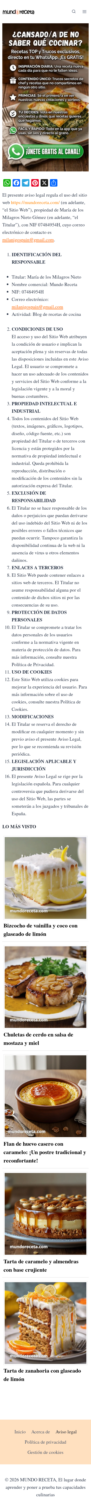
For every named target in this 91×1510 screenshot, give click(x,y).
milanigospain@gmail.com (28, 239)
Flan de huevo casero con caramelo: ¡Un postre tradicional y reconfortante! (45, 1151)
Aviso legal (66, 1431)
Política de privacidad (45, 1442)
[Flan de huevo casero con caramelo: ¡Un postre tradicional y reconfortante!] (46, 1096)
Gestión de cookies (45, 1452)
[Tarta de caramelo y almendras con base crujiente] (46, 1214)
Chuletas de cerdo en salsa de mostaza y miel (38, 1038)
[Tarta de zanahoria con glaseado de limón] (46, 1323)
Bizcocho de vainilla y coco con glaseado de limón (40, 929)
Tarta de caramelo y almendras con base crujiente (41, 1265)
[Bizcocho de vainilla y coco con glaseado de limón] (46, 878)
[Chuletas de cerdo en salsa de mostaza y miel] (46, 987)
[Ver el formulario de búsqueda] (74, 11)
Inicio (20, 1431)
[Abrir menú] (84, 11)
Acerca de (40, 1431)
